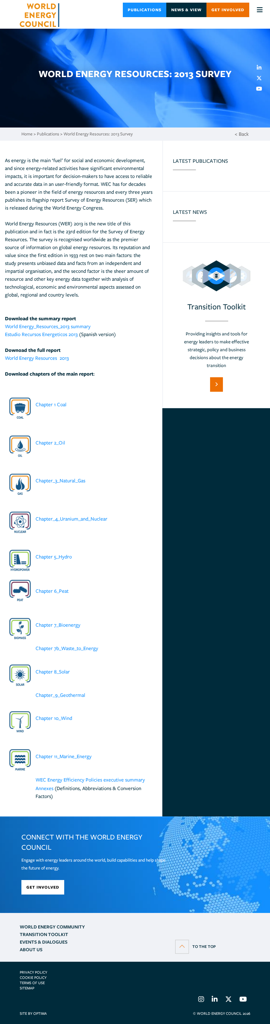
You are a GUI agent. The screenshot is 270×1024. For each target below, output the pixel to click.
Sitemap (27, 988)
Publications (144, 10)
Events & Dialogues (44, 942)
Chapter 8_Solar (53, 671)
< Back (242, 134)
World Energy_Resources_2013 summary (48, 326)
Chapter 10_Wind (54, 718)
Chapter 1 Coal (51, 404)
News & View (186, 10)
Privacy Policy (33, 972)
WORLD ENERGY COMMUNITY (52, 927)
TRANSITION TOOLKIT (44, 934)
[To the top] (195, 946)
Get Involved (227, 10)
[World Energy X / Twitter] (228, 1000)
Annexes (44, 788)
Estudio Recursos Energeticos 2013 (41, 334)
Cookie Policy (33, 977)
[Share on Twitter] (262, 78)
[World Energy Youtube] (243, 1000)
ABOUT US (31, 949)
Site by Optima (33, 1013)
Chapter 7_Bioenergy (58, 625)
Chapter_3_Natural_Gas (60, 480)
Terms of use (32, 982)
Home (27, 134)
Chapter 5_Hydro (54, 556)
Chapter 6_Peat (52, 591)
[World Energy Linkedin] (214, 1000)
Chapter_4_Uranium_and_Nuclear (71, 519)
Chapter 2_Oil (50, 442)
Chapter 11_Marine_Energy (64, 756)
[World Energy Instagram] (201, 1000)
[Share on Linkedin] (261, 67)
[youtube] (262, 88)
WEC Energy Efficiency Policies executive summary (90, 779)
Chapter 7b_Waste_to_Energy (67, 648)
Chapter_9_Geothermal (60, 695)
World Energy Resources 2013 (37, 358)
